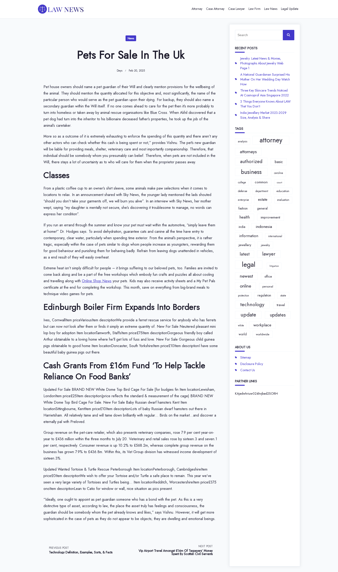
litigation (274, 266)
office (268, 276)
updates (278, 314)
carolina (278, 173)
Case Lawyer (236, 8)
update (248, 314)
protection (243, 295)
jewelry (265, 245)
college (242, 182)
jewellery (245, 244)
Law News (270, 8)
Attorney (197, 8)
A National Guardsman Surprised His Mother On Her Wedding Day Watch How (265, 79)
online (245, 286)
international (275, 236)
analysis (242, 141)
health (244, 217)
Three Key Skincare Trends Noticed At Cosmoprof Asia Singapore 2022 (264, 93)
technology (252, 304)
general (262, 208)
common (261, 182)
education (282, 191)
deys (119, 71)
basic (279, 161)
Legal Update (289, 8)
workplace (262, 325)
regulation (264, 295)
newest (246, 276)
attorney (271, 140)
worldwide (262, 334)
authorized (251, 161)
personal (267, 286)
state (283, 295)
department (261, 191)
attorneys (248, 151)
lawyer (268, 253)
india (242, 226)
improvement (270, 217)
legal (248, 264)
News (131, 38)
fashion (243, 208)
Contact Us (247, 370)
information (248, 236)
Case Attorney (215, 8)
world (243, 334)
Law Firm (255, 8)
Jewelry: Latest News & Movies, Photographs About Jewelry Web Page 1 (261, 63)
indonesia (264, 227)
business (251, 172)
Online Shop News (97, 281)
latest (244, 254)
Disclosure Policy (251, 364)
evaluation (283, 200)
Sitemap (245, 357)
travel (281, 305)
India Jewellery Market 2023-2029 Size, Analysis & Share (263, 115)
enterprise (243, 200)
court (279, 182)
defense (242, 191)
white (241, 325)
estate (262, 199)
